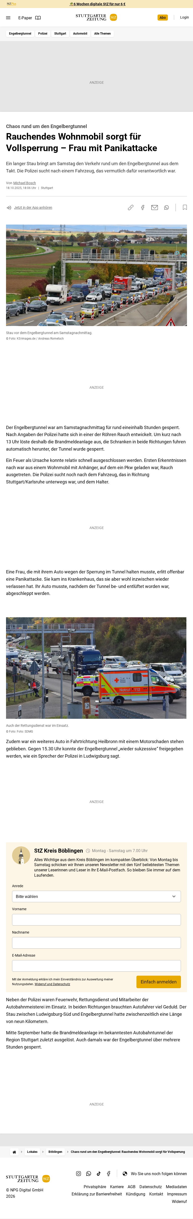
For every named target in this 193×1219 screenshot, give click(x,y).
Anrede (17, 886)
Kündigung (135, 1194)
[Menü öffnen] (8, 18)
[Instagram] (79, 1174)
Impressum (177, 1194)
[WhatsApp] (89, 1174)
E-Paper (25, 18)
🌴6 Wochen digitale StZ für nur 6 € (97, 4)
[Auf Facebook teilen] (143, 207)
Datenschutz (150, 1186)
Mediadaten (176, 1186)
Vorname (19, 909)
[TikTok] (99, 1174)
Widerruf (179, 1201)
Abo (163, 18)
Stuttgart (60, 33)
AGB (131, 1186)
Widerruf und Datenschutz (52, 984)
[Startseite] (14, 1152)
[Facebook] (109, 1174)
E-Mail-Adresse (23, 955)
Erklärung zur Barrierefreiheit (97, 1194)
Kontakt (156, 1194)
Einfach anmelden (159, 981)
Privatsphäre (95, 1186)
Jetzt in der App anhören (33, 208)
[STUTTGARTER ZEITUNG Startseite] (96, 17)
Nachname (20, 932)
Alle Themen (102, 33)
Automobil (80, 33)
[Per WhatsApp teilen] (166, 207)
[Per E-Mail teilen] (155, 207)
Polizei (42, 33)
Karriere (117, 1186)
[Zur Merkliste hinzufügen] (183, 207)
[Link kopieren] (131, 207)
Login (184, 17)
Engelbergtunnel (20, 33)
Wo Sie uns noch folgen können (159, 1173)
